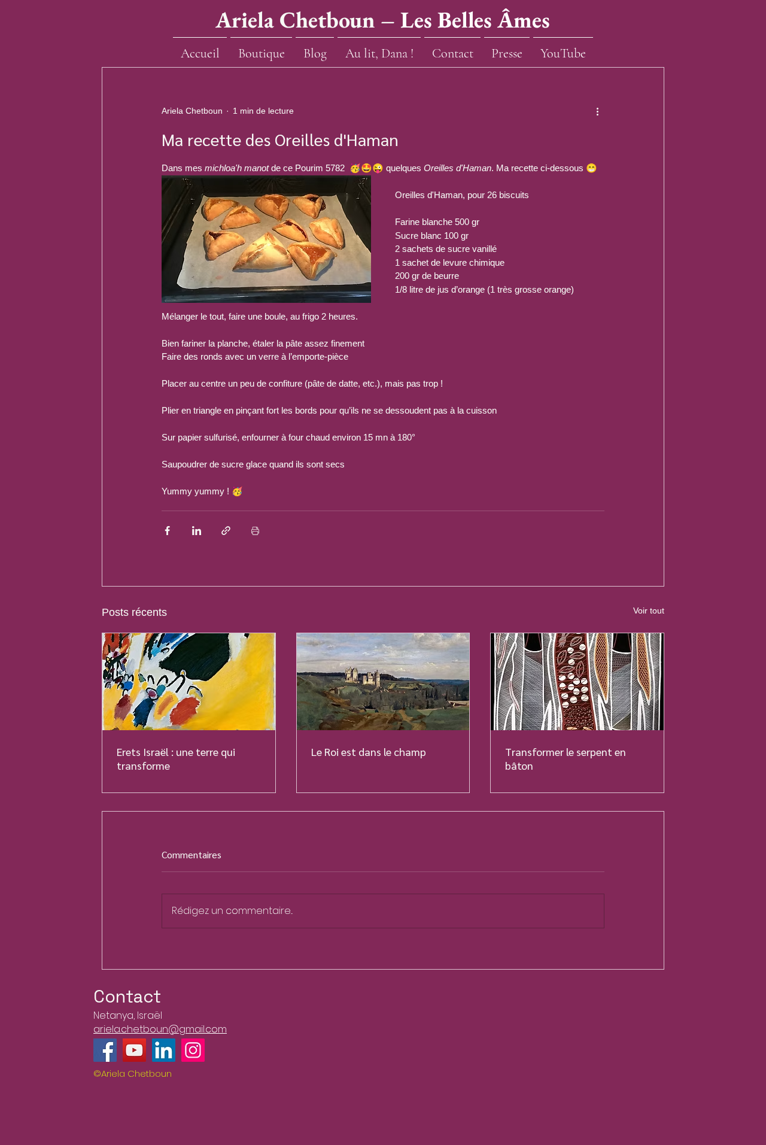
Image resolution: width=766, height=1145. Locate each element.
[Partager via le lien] (226, 530)
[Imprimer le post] (255, 530)
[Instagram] (193, 1050)
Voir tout (648, 610)
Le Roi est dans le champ (368, 751)
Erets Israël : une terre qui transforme (176, 758)
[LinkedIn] (163, 1050)
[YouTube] (134, 1050)
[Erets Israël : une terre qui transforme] (188, 681)
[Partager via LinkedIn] (196, 530)
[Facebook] (105, 1050)
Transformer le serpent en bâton (565, 758)
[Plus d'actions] (597, 111)
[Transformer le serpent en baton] (577, 681)
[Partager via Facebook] (167, 530)
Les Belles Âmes (475, 19)
